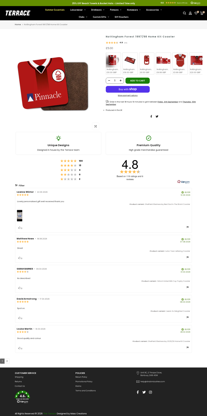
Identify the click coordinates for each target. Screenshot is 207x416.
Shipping (19, 377)
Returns (18, 381)
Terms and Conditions (85, 390)
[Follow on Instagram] (150, 392)
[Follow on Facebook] (137, 392)
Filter (21, 185)
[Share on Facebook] (151, 116)
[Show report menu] (187, 227)
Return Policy (81, 377)
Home (18, 24)
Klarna (78, 386)
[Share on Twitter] (157, 116)
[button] (43, 397)
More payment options (128, 95)
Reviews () (116, 43)
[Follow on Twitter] (144, 392)
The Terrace (49, 413)
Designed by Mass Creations (72, 413)
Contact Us (20, 386)
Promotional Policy (83, 381)
